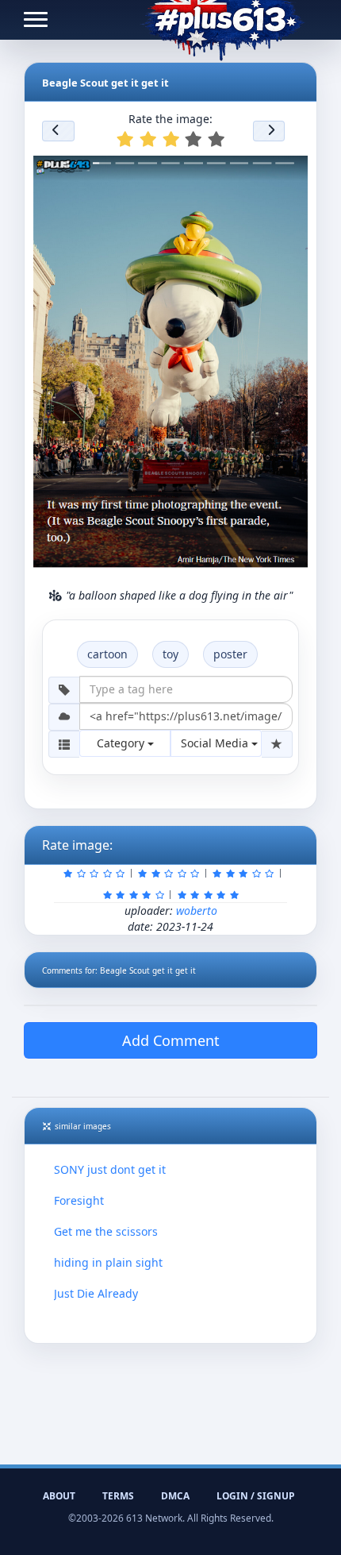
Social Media (216, 742)
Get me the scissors (106, 1231)
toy (170, 654)
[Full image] (291, 166)
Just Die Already (96, 1293)
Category (122, 742)
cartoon (107, 654)
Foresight (79, 1200)
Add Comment (171, 1040)
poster (230, 654)
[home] (222, 20)
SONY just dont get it (110, 1169)
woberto (196, 910)
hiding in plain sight (108, 1262)
